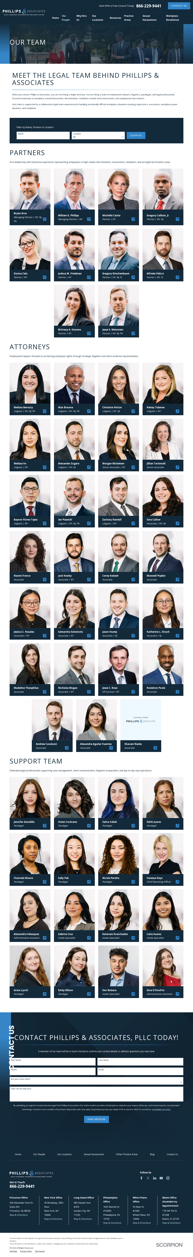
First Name (16, 1060)
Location (77, 134)
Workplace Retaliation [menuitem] (172, 17)
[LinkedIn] (154, 1178)
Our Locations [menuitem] (97, 17)
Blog (152, 1154)
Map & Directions (19, 1214)
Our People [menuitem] (66, 17)
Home (18, 1154)
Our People (39, 1154)
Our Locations (64, 1154)
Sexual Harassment (94, 1154)
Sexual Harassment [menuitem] (150, 17)
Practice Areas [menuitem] (129, 17)
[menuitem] (13, 1251)
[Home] (24, 12)
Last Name (104, 1060)
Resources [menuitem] (115, 17)
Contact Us (179, 5)
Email (101, 1069)
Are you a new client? (20, 1079)
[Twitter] (148, 1178)
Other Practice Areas (127, 1154)
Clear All (136, 135)
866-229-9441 (148, 6)
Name (20, 134)
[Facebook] (141, 1178)
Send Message (96, 1119)
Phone (14, 1069)
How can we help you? (21, 1089)
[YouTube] (161, 1178)
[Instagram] (167, 1178)
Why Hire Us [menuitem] (81, 17)
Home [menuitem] (55, 17)
